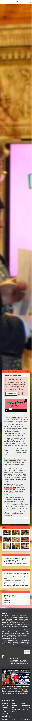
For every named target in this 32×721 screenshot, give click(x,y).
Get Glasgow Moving (11, 693)
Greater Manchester (20, 621)
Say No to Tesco (15, 417)
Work (5, 371)
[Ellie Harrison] (5, 656)
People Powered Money (12, 375)
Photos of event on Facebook (12, 562)
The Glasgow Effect (13, 440)
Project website (11, 393)
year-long (7, 602)
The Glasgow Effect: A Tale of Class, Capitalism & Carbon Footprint (15, 626)
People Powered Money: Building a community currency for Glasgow (16, 458)
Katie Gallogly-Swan (10, 487)
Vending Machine (12, 640)
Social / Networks (14, 371)
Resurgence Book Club (17, 633)
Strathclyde (5, 622)
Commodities (8, 701)
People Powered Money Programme (14, 558)
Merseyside (13, 622)
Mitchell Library (6, 637)
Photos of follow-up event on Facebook (15, 563)
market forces (8, 600)
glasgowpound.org (9, 433)
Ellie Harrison (10, 2)
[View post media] (16, 677)
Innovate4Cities (6, 629)
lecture (6, 598)
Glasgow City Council (10, 595)
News (4, 613)
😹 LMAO (6, 642)
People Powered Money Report (13, 560)
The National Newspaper (20, 686)
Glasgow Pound (8, 597)
